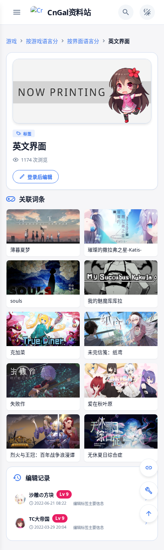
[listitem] (82, 498)
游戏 (11, 41)
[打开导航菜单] (16, 12)
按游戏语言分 (42, 41)
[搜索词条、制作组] (125, 12)
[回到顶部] (149, 513)
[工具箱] (149, 490)
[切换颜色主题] (147, 12)
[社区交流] (149, 468)
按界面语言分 (83, 41)
